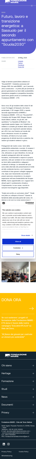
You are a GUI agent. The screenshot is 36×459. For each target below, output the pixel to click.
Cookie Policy (23, 451)
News (4, 397)
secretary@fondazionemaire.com (18, 431)
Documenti (7, 405)
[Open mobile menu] (31, 5)
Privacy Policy (6, 451)
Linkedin (20, 61)
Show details (25, 235)
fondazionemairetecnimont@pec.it (17, 436)
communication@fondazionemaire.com (15, 433)
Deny (18, 254)
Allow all (18, 241)
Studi (4, 389)
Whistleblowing (7, 455)
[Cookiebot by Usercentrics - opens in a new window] (25, 203)
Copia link (21, 67)
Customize (17, 248)
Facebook (21, 65)
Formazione (8, 381)
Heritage (6, 373)
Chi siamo (7, 365)
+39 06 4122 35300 (15, 429)
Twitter (20, 63)
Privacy (5, 412)
